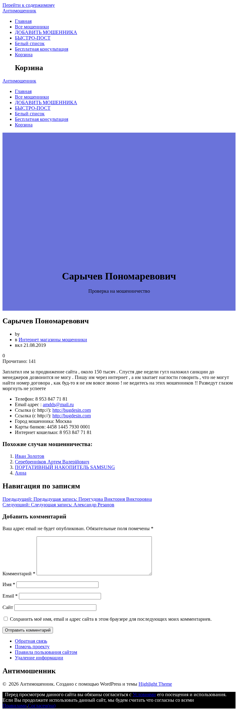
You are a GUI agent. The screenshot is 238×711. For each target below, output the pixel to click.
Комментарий (18, 573)
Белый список (30, 43)
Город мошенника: (34, 421)
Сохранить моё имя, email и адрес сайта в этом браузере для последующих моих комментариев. (111, 619)
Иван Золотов (29, 456)
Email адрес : (28, 404)
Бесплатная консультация (41, 49)
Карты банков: (30, 426)
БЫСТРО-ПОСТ (33, 37)
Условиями (144, 694)
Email (10, 595)
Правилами (14, 705)
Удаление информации (39, 657)
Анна (20, 472)
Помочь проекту (32, 646)
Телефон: (24, 399)
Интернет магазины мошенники (53, 339)
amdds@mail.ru (58, 404)
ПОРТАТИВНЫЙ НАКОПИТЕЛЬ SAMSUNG (65, 467)
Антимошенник (19, 10)
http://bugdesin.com (71, 410)
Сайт (7, 607)
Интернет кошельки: (36, 432)
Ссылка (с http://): (33, 410)
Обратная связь (31, 641)
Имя (8, 584)
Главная (23, 21)
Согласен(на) (41, 705)
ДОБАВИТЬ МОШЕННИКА (46, 32)
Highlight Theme (155, 684)
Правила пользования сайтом (46, 652)
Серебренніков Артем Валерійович (52, 461)
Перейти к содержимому (28, 5)
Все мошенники (32, 26)
